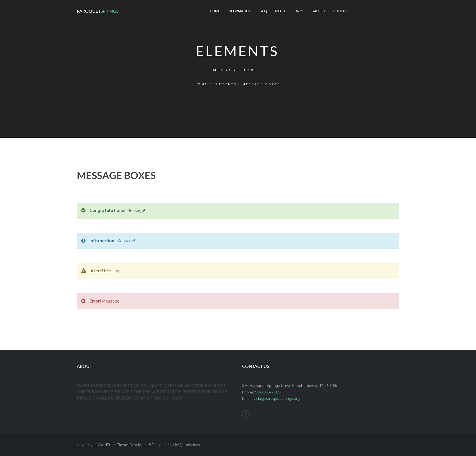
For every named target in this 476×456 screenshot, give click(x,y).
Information (239, 11)
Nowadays (85, 444)
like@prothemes (186, 444)
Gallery (319, 11)
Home (215, 11)
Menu (280, 11)
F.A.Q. (263, 11)
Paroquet (97, 11)
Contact (341, 11)
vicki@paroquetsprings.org (276, 398)
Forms (298, 11)
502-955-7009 (267, 392)
